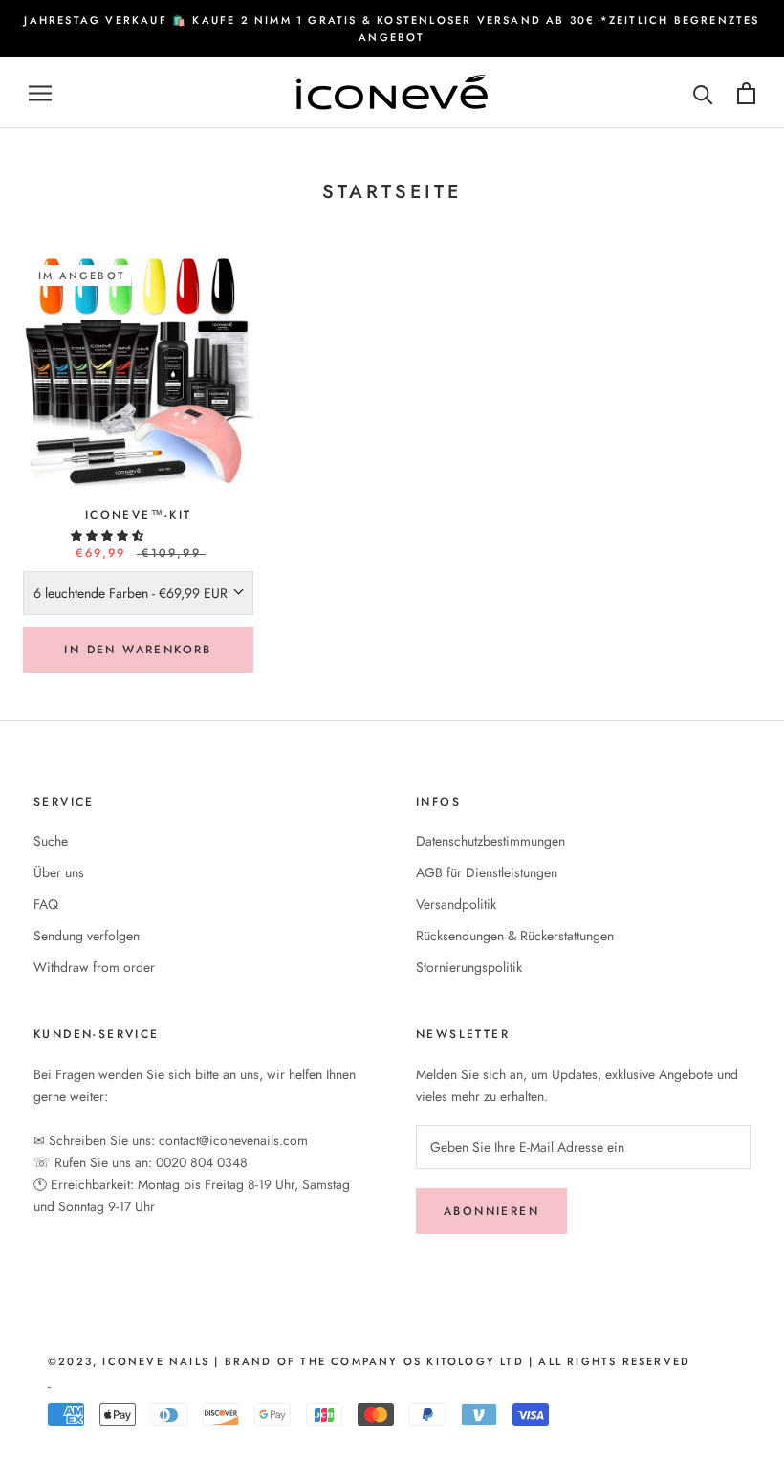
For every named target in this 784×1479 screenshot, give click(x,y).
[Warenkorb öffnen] (746, 93)
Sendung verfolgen (86, 935)
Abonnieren (491, 1211)
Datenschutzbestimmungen (490, 840)
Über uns (58, 872)
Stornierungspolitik (469, 967)
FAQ (45, 904)
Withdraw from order (94, 967)
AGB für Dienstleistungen (486, 872)
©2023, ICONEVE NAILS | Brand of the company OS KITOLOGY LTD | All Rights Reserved (369, 1361)
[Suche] (703, 93)
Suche (50, 840)
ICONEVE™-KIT (138, 514)
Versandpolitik (456, 904)
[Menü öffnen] (40, 93)
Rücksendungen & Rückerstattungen (515, 935)
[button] (109, 535)
